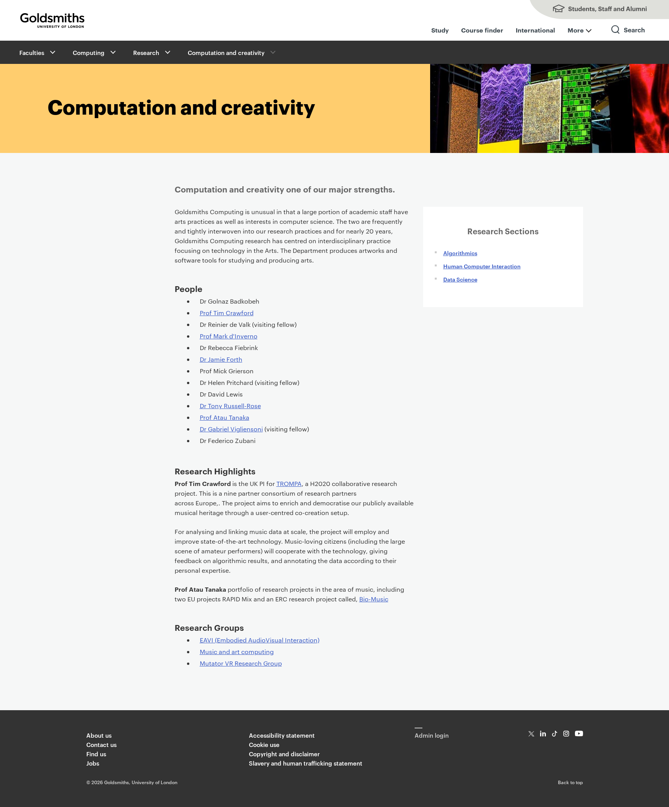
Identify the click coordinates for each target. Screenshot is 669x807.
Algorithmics (460, 252)
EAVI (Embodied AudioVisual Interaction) (259, 640)
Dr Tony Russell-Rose (230, 406)
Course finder (482, 30)
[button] (52, 52)
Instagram (566, 734)
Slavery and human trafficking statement (305, 763)
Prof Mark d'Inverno (228, 336)
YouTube (579, 734)
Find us (96, 754)
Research (146, 52)
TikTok (555, 734)
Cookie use (264, 744)
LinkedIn (543, 734)
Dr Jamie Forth (221, 359)
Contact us (101, 744)
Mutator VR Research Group (241, 663)
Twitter (531, 734)
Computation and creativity (226, 52)
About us (99, 735)
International (535, 30)
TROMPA (289, 483)
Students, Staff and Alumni (591, 9)
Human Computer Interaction (482, 266)
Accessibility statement (282, 735)
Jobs (92, 763)
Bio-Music (373, 599)
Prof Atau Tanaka (224, 417)
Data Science (460, 279)
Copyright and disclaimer (284, 754)
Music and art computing (237, 651)
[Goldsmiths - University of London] (52, 20)
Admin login (432, 735)
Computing (89, 52)
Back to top (570, 781)
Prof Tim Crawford (227, 313)
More (576, 30)
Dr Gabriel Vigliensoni (231, 429)
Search (628, 36)
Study (440, 30)
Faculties (31, 52)
